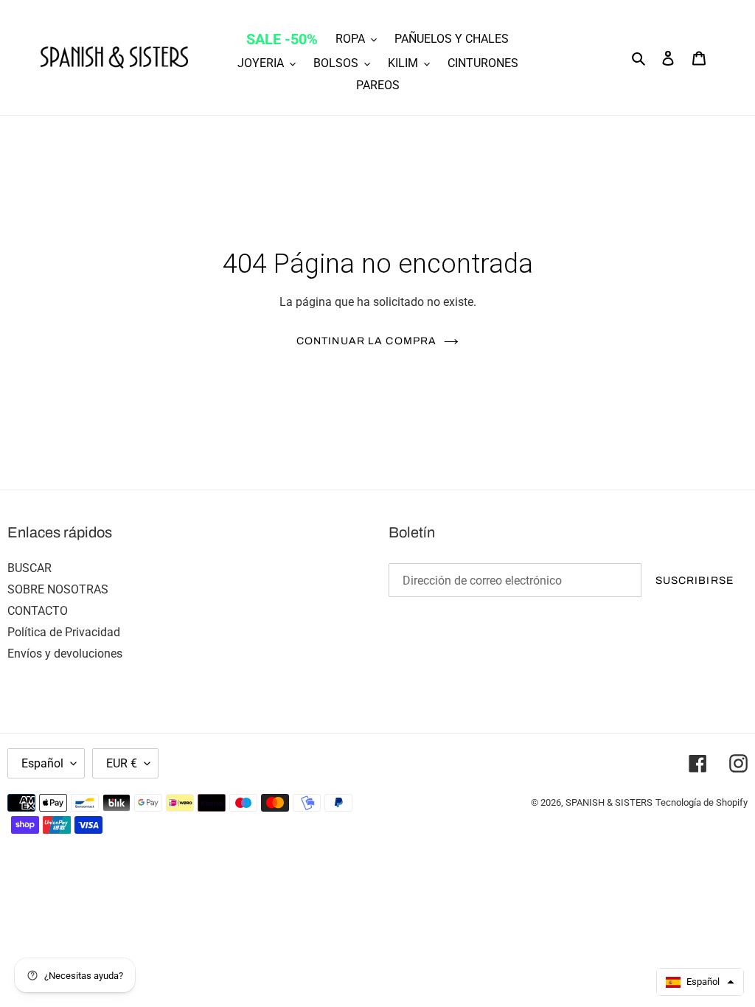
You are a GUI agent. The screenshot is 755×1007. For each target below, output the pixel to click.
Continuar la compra (366, 340)
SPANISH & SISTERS (609, 802)
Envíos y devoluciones (64, 654)
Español (42, 763)
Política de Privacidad (63, 632)
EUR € (121, 763)
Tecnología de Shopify (701, 802)
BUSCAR (29, 568)
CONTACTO (37, 611)
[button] (700, 982)
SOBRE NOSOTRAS (57, 589)
